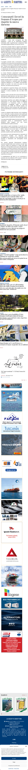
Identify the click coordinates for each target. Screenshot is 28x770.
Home (2, 6)
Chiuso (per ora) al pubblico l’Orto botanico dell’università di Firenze (11, 315)
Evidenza (2, 202)
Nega (14, 762)
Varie (10, 6)
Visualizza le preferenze (14, 765)
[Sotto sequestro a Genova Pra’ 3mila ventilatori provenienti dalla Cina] (14, 183)
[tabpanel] (14, 373)
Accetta (14, 758)
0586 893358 (17, 723)
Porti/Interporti (14, 744)
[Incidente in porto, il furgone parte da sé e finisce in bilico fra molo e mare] (14, 213)
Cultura (6, 6)
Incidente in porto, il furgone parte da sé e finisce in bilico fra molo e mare (14, 225)
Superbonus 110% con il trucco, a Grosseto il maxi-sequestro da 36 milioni (14, 344)
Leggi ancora (14, 373)
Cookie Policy (10, 768)
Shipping (14, 742)
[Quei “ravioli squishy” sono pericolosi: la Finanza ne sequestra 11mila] (14, 243)
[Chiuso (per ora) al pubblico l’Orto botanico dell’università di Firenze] (14, 303)
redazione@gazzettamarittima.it (16, 726)
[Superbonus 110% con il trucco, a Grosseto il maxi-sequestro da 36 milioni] (14, 333)
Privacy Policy (16, 768)
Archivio (23, 695)
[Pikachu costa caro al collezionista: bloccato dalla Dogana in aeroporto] (14, 273)
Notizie (1, 232)
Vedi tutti (23, 380)
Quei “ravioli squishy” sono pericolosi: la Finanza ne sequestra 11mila (14, 255)
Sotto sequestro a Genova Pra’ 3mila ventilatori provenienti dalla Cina (12, 196)
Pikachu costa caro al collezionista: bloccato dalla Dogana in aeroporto (12, 285)
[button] (26, 746)
